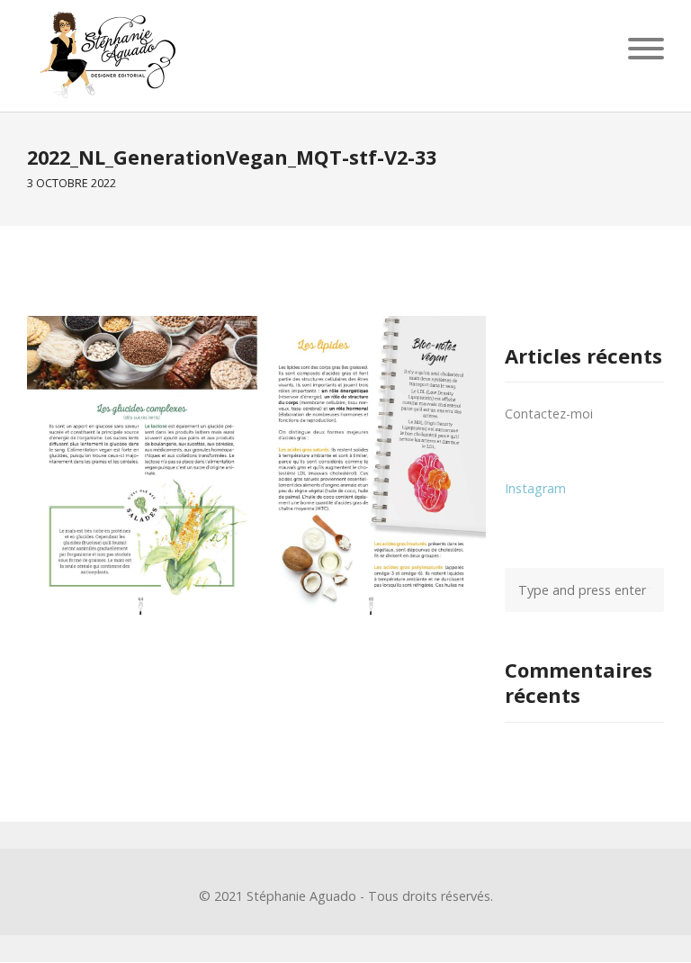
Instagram (535, 488)
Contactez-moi (549, 413)
